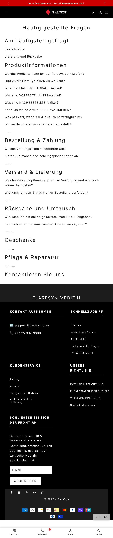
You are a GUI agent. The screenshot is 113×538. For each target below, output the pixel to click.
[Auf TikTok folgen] (41, 492)
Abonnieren (25, 481)
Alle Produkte (79, 339)
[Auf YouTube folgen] (34, 492)
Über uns (76, 325)
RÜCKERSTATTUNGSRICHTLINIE (89, 391)
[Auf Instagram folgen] (19, 492)
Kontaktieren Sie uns (83, 332)
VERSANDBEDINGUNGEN (85, 398)
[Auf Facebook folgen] (11, 492)
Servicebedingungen (82, 405)
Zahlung (15, 379)
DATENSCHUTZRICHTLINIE (86, 384)
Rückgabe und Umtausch (25, 393)
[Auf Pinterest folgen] (26, 492)
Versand (15, 386)
